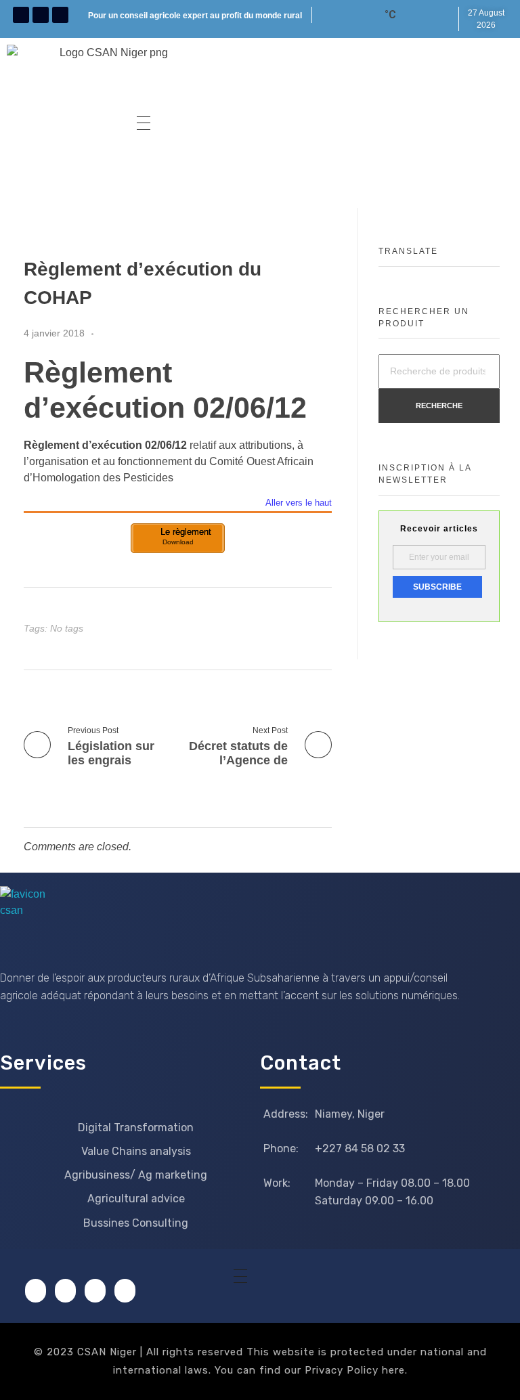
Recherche (439, 405)
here (393, 1370)
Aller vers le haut (298, 503)
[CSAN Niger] (32, 918)
